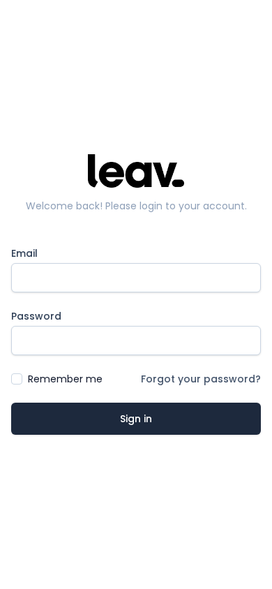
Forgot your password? (201, 379)
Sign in (136, 419)
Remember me (65, 379)
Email (24, 253)
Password (36, 316)
